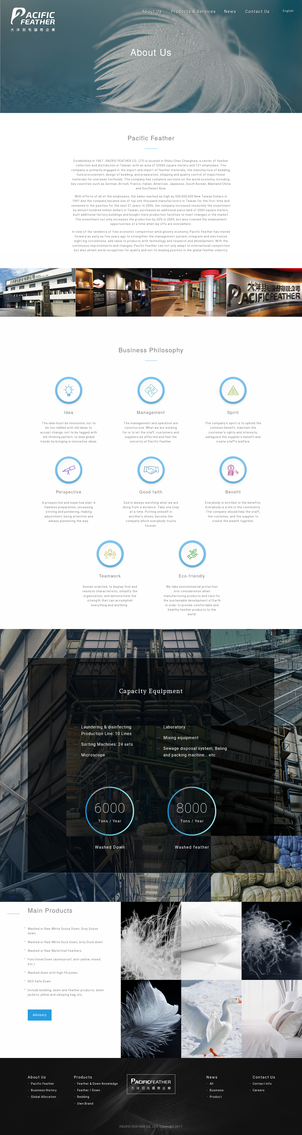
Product (216, 1096)
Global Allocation (43, 1096)
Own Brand (85, 1103)
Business (217, 1090)
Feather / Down (88, 1090)
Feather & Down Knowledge (97, 1083)
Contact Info (262, 1083)
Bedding (83, 1096)
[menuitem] (152, 11)
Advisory (40, 1015)
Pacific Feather (42, 1083)
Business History (44, 1090)
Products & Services (193, 11)
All (211, 1083)
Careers (259, 1090)
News (230, 11)
